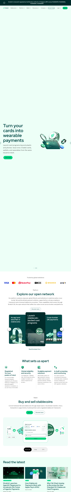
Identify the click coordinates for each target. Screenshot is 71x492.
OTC (43, 449)
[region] (35, 3)
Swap (35, 449)
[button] (14, 8)
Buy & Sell (27, 449)
